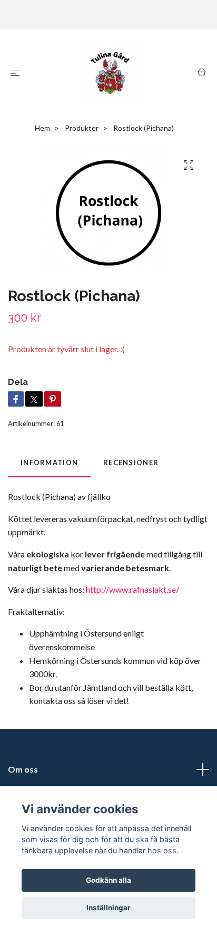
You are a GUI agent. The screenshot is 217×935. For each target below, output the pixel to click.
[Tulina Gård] (111, 73)
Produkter (81, 127)
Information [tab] (49, 462)
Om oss (23, 769)
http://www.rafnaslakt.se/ (132, 589)
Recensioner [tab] (131, 462)
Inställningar (108, 907)
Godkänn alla (108, 880)
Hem (42, 127)
